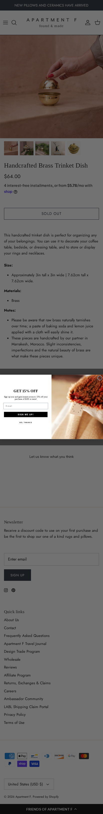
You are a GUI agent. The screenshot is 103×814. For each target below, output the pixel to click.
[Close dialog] (100, 378)
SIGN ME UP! (26, 414)
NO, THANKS (26, 422)
